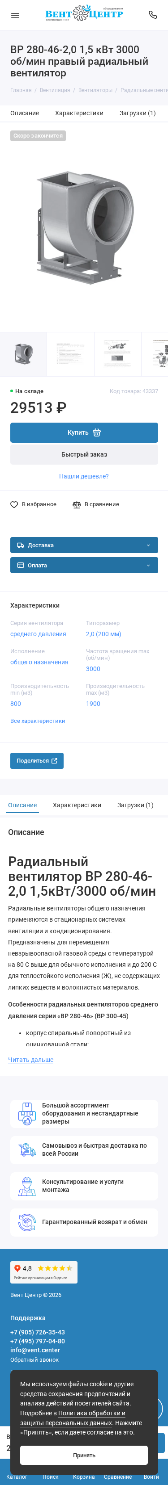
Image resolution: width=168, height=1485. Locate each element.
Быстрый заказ (84, 454)
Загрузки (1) (138, 113)
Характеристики (79, 113)
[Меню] (15, 15)
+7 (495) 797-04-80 (37, 1341)
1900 (93, 703)
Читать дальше (30, 1059)
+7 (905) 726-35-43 (37, 1332)
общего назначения (39, 662)
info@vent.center (35, 1350)
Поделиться (33, 760)
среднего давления (38, 634)
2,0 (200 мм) (103, 634)
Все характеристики (37, 720)
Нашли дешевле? (84, 476)
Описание (24, 113)
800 (15, 703)
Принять (84, 1455)
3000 (93, 668)
